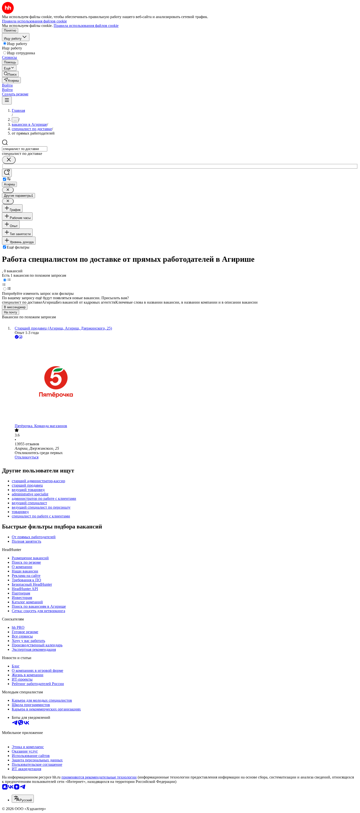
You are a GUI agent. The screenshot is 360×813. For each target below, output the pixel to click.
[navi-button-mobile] (7, 100)
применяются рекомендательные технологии (99, 777)
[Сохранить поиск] (7, 173)
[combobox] (24, 148)
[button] (7, 85)
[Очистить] (9, 160)
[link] (10, 74)
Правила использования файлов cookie (86, 25)
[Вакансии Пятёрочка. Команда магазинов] (185, 382)
